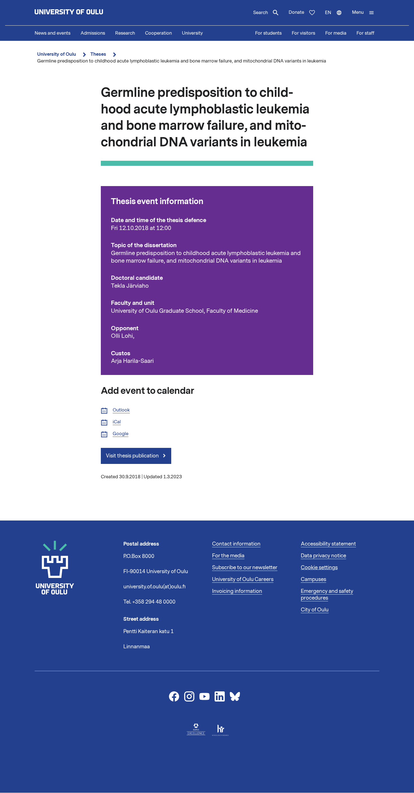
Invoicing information (237, 591)
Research (125, 33)
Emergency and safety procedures (327, 595)
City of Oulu (315, 609)
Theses (98, 54)
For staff (365, 33)
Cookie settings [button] (319, 567)
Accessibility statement (328, 544)
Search (260, 13)
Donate (296, 12)
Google (120, 434)
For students (268, 33)
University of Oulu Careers (242, 579)
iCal (117, 422)
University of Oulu (56, 54)
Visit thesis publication (133, 455)
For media (335, 33)
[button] (363, 12)
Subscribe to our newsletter (244, 567)
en (336, 17)
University (192, 33)
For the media (228, 555)
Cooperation (158, 33)
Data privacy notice (323, 555)
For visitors (303, 33)
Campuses (313, 579)
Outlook (121, 410)
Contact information (236, 544)
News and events (52, 33)
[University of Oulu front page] (82, 12)
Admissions (93, 33)
